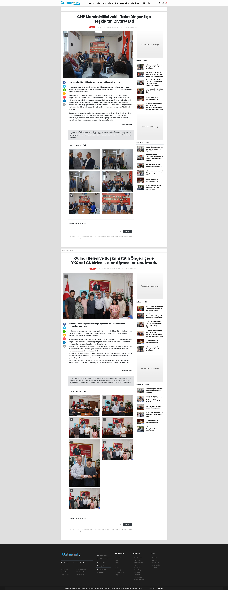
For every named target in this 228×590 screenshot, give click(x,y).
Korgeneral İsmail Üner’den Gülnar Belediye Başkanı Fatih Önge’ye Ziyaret (154, 157)
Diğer (99, 3)
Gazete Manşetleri (139, 579)
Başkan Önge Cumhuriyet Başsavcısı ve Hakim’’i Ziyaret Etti (154, 149)
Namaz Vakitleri (138, 563)
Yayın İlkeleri (65, 572)
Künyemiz (102, 569)
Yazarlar (102, 562)
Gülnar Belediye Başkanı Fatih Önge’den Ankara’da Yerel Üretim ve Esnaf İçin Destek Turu (154, 106)
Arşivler (101, 566)
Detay (153, 588)
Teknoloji (123, 3)
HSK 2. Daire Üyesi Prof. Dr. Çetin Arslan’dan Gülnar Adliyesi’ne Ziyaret (154, 91)
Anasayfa (65, 9)
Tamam (160, 588)
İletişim (101, 572)
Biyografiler (155, 563)
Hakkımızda (64, 569)
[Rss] (78, 563)
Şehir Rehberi (138, 577)
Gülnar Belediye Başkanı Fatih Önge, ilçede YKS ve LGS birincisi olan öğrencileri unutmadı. (154, 82)
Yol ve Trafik (137, 560)
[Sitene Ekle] (84, 563)
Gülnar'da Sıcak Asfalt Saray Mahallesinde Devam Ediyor (153, 187)
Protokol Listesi (133, 3)
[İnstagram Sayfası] (68, 563)
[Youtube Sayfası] (71, 563)
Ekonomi (92, 3)
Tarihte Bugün (138, 570)
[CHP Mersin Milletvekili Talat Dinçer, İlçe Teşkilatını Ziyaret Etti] (98, 54)
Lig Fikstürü (137, 567)
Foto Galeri (103, 556)
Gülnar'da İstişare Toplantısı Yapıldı (152, 98)
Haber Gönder (81, 574)
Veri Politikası (65, 574)
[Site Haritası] (81, 563)
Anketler (154, 560)
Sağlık (143, 3)
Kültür (116, 3)
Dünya (110, 3)
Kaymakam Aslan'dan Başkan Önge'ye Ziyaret (154, 165)
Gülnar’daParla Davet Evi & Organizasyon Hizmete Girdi (154, 173)
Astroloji (154, 567)
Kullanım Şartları (81, 569)
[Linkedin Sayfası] (74, 563)
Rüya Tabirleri (156, 565)
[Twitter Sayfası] (65, 563)
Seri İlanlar (137, 575)
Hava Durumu (138, 558)
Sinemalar (137, 572)
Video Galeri (103, 559)
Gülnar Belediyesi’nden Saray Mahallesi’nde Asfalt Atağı (154, 67)
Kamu (104, 3)
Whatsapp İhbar (81, 572)
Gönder (127, 231)
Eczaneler (137, 565)
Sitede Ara (155, 558)
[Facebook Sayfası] (62, 563)
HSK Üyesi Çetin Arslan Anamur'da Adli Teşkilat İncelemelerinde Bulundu (154, 74)
